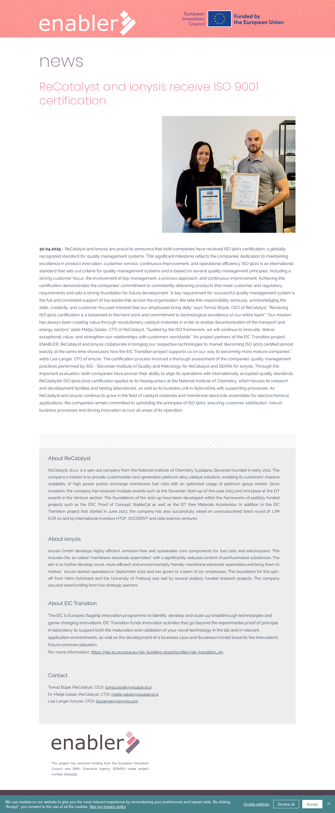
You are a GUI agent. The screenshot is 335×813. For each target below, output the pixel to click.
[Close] (329, 804)
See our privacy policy (108, 806)
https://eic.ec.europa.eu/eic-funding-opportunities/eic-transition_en (157, 652)
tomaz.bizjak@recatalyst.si (128, 687)
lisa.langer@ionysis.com (117, 701)
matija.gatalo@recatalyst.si (134, 694)
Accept (312, 804)
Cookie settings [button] (256, 804)
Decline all (286, 804)
